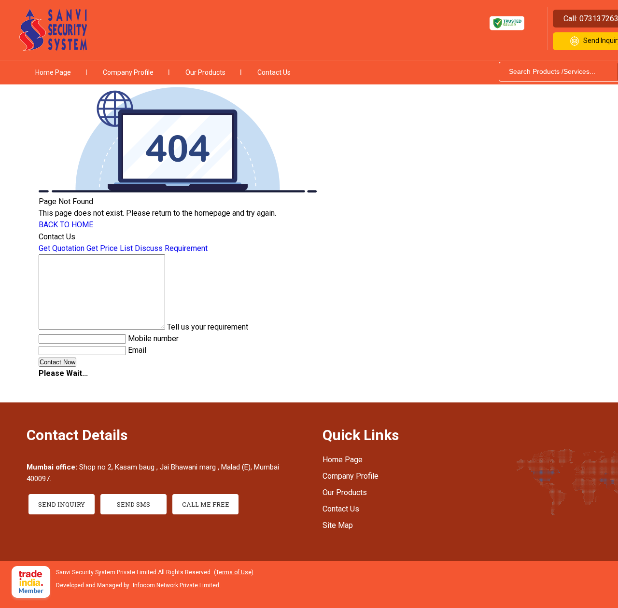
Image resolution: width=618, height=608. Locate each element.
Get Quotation (61, 248)
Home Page (53, 72)
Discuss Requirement (171, 248)
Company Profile (128, 72)
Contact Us (274, 72)
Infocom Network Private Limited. (177, 585)
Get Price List (109, 248)
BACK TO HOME (66, 224)
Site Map (338, 525)
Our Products (205, 72)
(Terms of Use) (233, 572)
